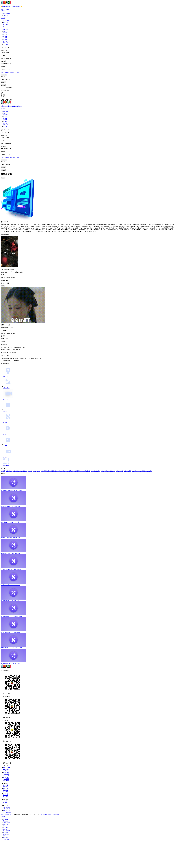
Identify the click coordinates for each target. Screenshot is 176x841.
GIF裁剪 (5, 39)
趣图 (8, 9)
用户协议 (58, 814)
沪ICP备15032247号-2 (6, 814)
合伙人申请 (6, 20)
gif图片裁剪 (6, 777)
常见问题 (5, 790)
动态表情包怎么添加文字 (57, 471)
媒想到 (5, 829)
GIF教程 (5, 802)
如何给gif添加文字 (105, 471)
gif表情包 (38, 471)
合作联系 (3, 18)
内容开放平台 (6, 13)
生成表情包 (112, 471)
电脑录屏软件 (6, 767)
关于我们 (5, 24)
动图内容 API (6, 807)
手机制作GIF (6, 44)
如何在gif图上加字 (22, 471)
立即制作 (3, 178)
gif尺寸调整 (6, 775)
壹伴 (4, 826)
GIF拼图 (5, 34)
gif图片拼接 (6, 772)
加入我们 (5, 795)
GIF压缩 (5, 41)
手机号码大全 (6, 839)
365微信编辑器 (6, 822)
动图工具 (3, 26)
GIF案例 (5, 801)
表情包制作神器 (119, 471)
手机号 (5, 835)
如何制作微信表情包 (46, 471)
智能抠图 (5, 42)
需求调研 (5, 791)
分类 (6, 9)
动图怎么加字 (9, 471)
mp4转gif (5, 770)
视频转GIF (5, 33)
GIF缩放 (5, 37)
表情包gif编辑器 (141, 471)
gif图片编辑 (6, 774)
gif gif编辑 (3, 471)
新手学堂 (5, 785)
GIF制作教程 (6, 834)
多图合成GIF (6, 31)
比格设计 (5, 821)
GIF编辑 (5, 36)
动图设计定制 (6, 810)
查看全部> (3, 82)
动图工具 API (6, 808)
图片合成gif (6, 769)
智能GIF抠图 (6, 780)
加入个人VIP (3, 74)
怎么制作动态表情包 (95, 471)
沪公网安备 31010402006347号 (48, 814)
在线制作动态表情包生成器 (83, 471)
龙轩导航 (5, 824)
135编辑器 (5, 819)
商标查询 (5, 837)
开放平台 (3, 10)
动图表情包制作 (127, 471)
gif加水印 (30, 471)
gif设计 (75, 471)
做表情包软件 (148, 471)
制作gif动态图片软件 (68, 471)
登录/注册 (3, 85)
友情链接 (3, 816)
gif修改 (34, 471)
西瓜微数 (5, 832)
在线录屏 (5, 29)
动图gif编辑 (15, 471)
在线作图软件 (6, 830)
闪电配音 (5, 827)
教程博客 (5, 786)
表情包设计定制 (7, 812)
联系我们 (5, 22)
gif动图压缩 (6, 779)
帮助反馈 (5, 788)
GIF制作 (3, 9)
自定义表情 (134, 471)
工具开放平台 (6, 15)
